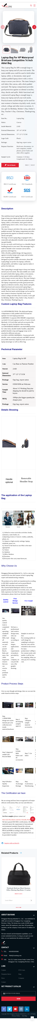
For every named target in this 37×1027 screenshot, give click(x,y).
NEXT (33, 165)
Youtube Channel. (26, 594)
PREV (27, 165)
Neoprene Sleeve (6, 974)
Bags (19, 974)
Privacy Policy (16, 1016)
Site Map (24, 1016)
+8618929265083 (14, 951)
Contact (3, 982)
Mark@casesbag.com (15, 955)
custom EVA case (6, 575)
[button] (34, 27)
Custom (3, 970)
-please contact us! (13, 816)
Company (21, 978)
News (3, 978)
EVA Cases (21, 970)
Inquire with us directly (11, 843)
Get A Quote (11, 165)
